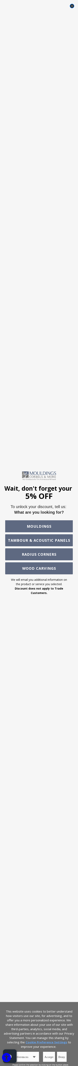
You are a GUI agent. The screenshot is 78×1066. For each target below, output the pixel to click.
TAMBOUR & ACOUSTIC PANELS (39, 540)
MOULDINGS (39, 526)
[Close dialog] (72, 6)
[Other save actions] (34, 1057)
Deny (61, 1057)
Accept (49, 1057)
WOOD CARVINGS (39, 568)
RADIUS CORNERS (39, 554)
